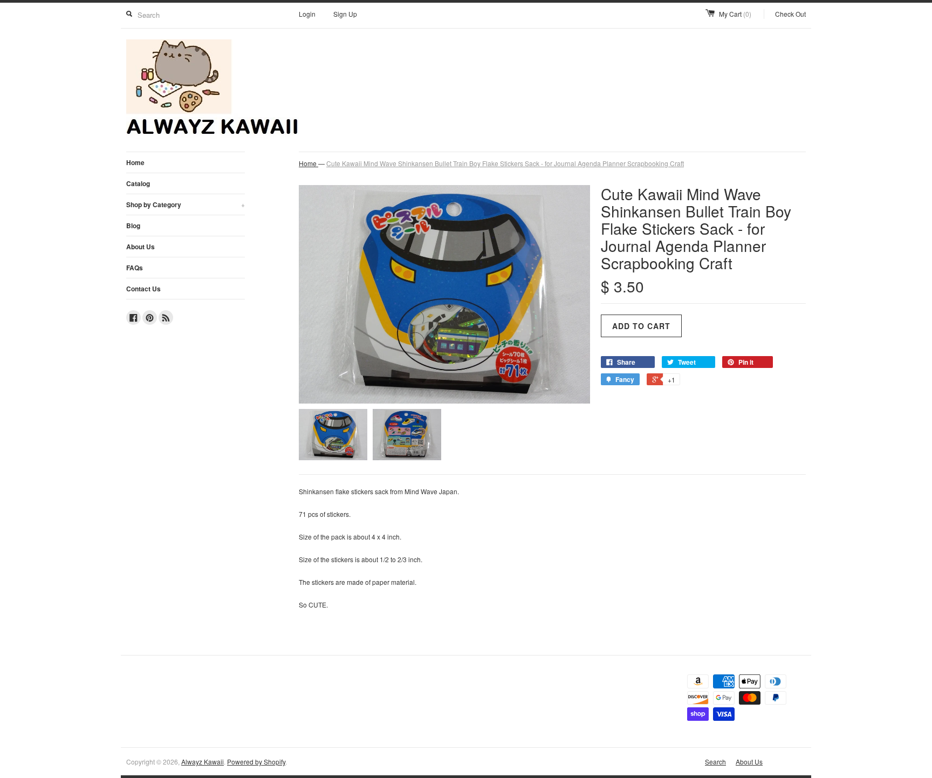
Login (307, 13)
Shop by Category (185, 204)
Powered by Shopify (256, 761)
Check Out (790, 13)
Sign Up (345, 13)
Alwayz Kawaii (202, 761)
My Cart (735, 13)
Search (715, 761)
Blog (133, 225)
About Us (140, 246)
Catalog (138, 183)
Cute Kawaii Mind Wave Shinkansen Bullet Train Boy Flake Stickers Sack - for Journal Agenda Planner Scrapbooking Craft (505, 163)
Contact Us (143, 289)
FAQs (134, 267)
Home (135, 162)
